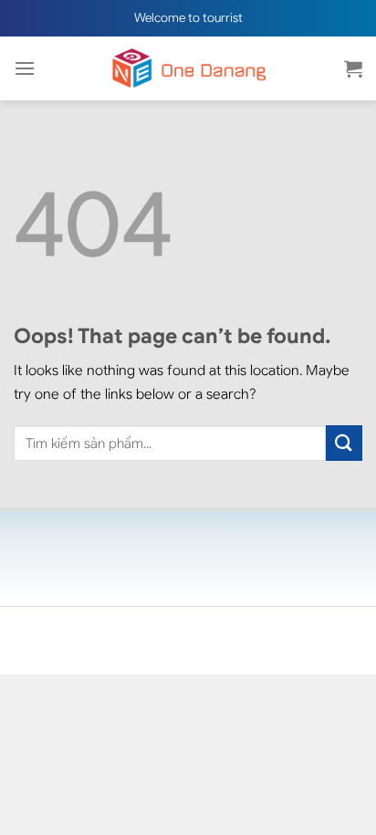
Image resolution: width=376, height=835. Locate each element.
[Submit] (344, 443)
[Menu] (25, 68)
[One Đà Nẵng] (188, 68)
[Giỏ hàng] (353, 68)
